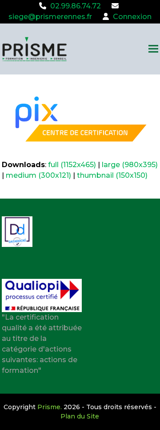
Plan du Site (79, 416)
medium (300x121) (38, 175)
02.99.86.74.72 (75, 6)
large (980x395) (130, 164)
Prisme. (49, 407)
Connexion (132, 16)
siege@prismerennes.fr (50, 16)
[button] (153, 49)
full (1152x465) (72, 164)
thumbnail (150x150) (112, 175)
